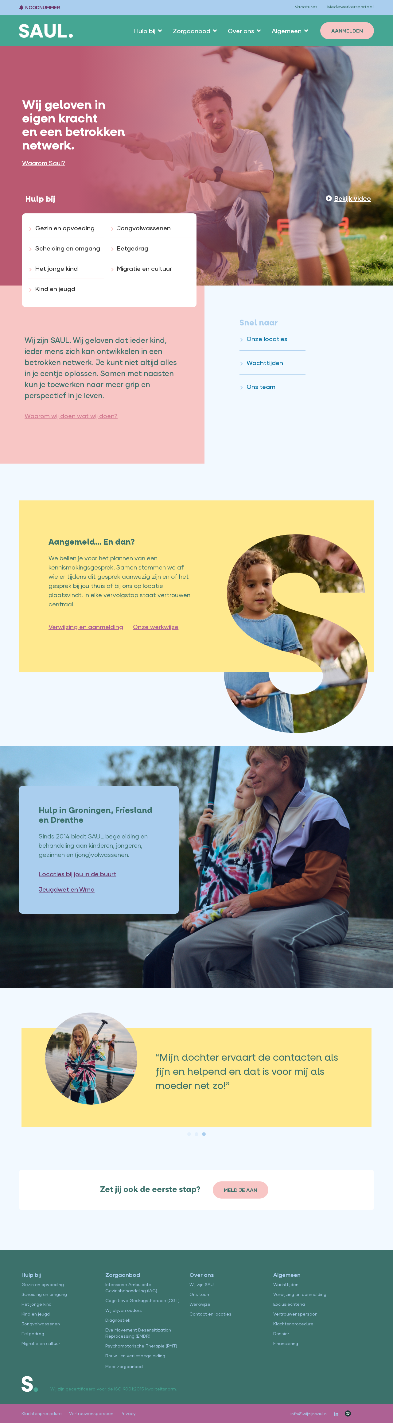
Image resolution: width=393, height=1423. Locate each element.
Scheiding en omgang (44, 1294)
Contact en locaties (210, 1313)
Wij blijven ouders (123, 1310)
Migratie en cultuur (40, 1343)
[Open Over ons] (259, 30)
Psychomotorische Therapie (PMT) (141, 1345)
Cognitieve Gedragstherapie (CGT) (142, 1300)
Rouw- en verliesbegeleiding (135, 1355)
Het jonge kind (36, 1304)
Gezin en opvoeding (42, 1284)
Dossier (281, 1333)
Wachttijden (285, 1284)
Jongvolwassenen (40, 1323)
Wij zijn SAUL (202, 1284)
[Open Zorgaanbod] (215, 30)
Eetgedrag (32, 1333)
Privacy (128, 1413)
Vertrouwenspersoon (295, 1313)
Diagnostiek (117, 1320)
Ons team (200, 1294)
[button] (189, 1134)
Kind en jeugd (35, 1313)
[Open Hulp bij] (160, 30)
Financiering (285, 1343)
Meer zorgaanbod (124, 1366)
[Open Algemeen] (306, 30)
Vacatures (306, 7)
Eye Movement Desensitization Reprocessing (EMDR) (138, 1333)
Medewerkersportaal (350, 7)
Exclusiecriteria (289, 1304)
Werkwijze (199, 1304)
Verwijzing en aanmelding (299, 1294)
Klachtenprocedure (293, 1323)
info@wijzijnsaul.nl (309, 1413)
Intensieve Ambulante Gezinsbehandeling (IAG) (131, 1287)
